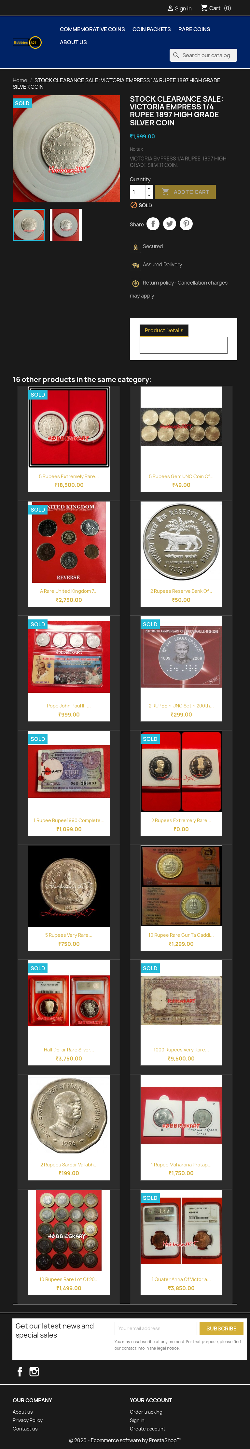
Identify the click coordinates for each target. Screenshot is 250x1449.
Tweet (169, 223)
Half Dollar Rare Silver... (69, 1050)
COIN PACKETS (151, 29)
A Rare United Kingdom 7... (69, 591)
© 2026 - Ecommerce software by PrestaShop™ (125, 1440)
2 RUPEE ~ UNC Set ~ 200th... (181, 706)
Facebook (25, 1371)
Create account (147, 1429)
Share (153, 223)
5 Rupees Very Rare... (68, 935)
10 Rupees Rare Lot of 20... (69, 1279)
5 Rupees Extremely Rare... (69, 476)
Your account (151, 1400)
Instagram (40, 1371)
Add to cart (185, 192)
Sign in (137, 1420)
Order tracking (146, 1412)
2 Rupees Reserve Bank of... (181, 591)
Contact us (25, 1429)
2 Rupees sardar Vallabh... (69, 1165)
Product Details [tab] (164, 330)
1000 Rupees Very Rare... (181, 1050)
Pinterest (186, 223)
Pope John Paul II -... (69, 706)
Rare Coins (194, 29)
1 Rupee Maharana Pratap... (181, 1165)
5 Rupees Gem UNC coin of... (181, 476)
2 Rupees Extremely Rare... (181, 820)
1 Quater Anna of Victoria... (181, 1279)
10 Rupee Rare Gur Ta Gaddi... (181, 935)
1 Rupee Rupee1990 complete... (69, 820)
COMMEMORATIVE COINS (92, 29)
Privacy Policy (28, 1420)
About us (73, 42)
